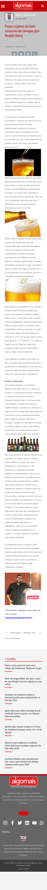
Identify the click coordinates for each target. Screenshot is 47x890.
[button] (3, 6)
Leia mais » (9, 671)
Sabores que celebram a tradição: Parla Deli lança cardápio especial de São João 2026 (23, 745)
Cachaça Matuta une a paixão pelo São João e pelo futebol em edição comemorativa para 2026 (21, 762)
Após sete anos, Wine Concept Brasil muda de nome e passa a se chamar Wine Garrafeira (22, 713)
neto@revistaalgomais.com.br (19, 618)
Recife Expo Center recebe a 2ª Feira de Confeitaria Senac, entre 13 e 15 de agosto (23, 729)
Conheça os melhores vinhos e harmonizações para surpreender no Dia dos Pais (22, 697)
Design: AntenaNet (23, 869)
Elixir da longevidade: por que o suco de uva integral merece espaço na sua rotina (23, 681)
